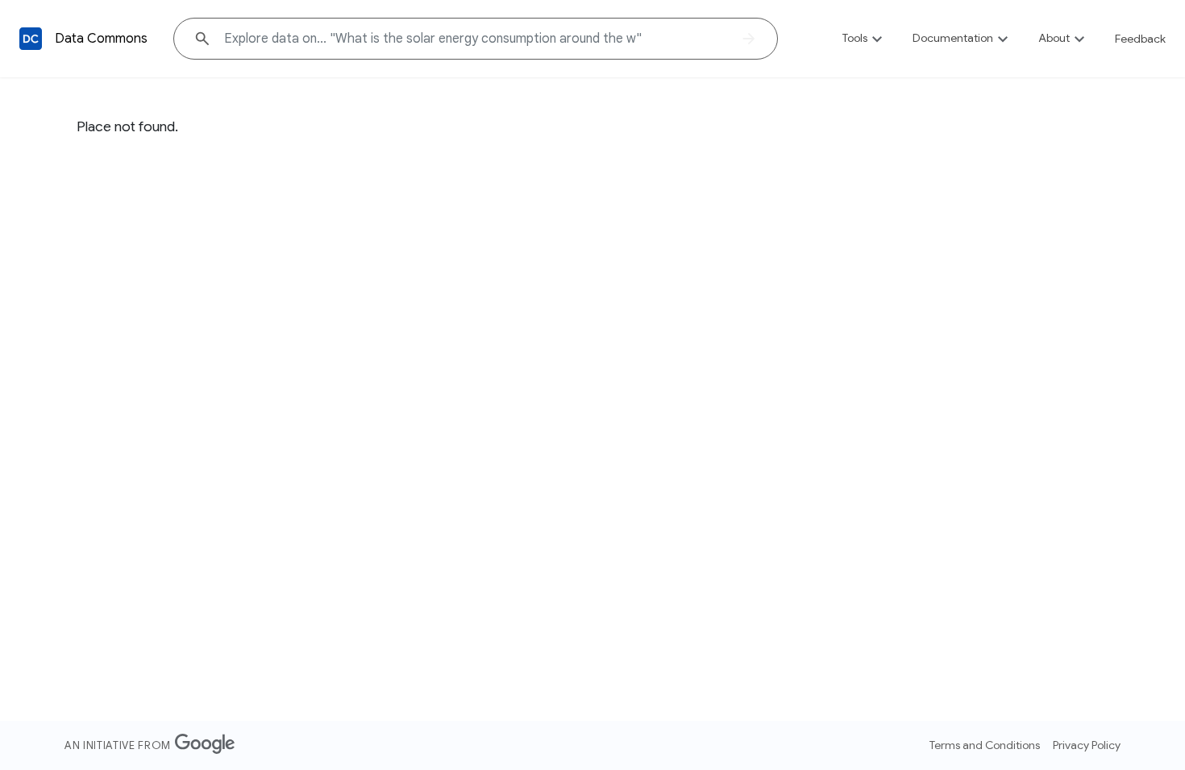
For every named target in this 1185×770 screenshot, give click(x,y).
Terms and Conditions (984, 745)
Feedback (1140, 38)
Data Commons (101, 39)
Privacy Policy (1087, 745)
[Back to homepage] (30, 38)
